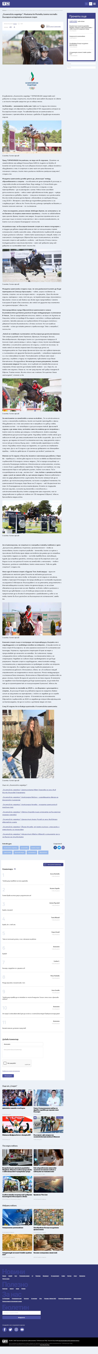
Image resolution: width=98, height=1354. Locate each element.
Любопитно (82, 1276)
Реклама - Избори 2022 (50, 1298)
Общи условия (77, 1298)
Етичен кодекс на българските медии (12, 1301)
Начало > (4, 10)
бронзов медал (19, 852)
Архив (17, 1288)
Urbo (40, 1298)
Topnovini (5, 1341)
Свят (16, 1276)
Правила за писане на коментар (11, 1071)
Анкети (11, 1288)
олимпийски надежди (10, 848)
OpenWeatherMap (44, 1345)
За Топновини (5, 1298)
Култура (69, 1276)
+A (10, 27)
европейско (43, 852)
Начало (4, 1276)
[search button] (86, 3)
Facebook (4, 1329)
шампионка (7, 852)
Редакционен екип (17, 1298)
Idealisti (10, 1276)
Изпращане (8, 1076)
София (63, 1276)
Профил (23, 1288)
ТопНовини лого (6, 4)
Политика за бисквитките (64, 1298)
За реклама (34, 1298)
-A (14, 27)
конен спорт (36, 848)
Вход (90, 3)
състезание (32, 852)
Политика (38, 1276)
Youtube (22, 1329)
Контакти (26, 1298)
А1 (32, 1276)
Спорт (75, 1276)
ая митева (24, 848)
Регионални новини (24, 1276)
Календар (4, 1288)
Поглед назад (5, 1279)
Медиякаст (46, 1276)
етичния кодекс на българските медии (69, 1340)
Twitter (10, 1329)
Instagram (16, 1329)
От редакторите (55, 1276)
